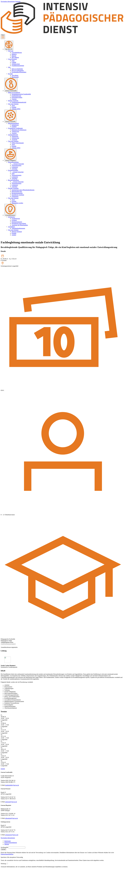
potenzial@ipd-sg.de (11, 802)
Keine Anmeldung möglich (8, 644)
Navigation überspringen (8, 1)
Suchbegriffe (4, 847)
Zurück (3, 768)
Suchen (3, 849)
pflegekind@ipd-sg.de (11, 818)
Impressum (7, 841)
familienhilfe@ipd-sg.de (12, 785)
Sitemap (6, 844)
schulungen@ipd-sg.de (11, 835)
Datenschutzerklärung (10, 842)
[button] (4, 857)
